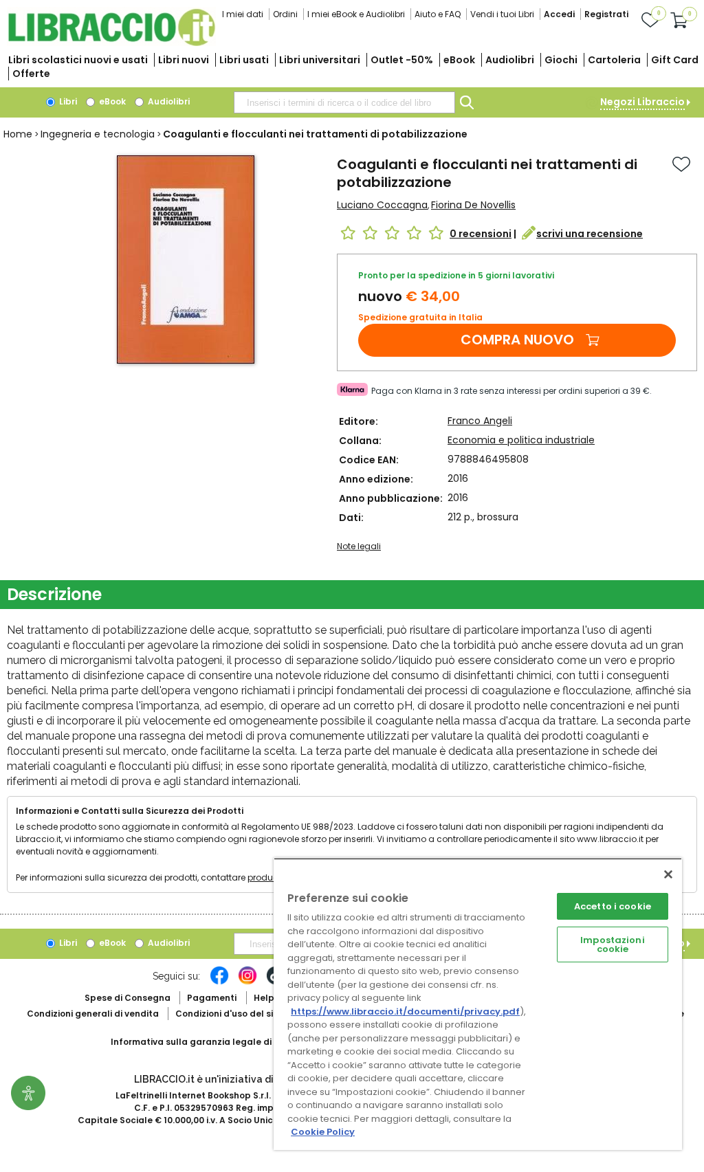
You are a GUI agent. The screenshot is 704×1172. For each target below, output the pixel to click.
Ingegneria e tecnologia (98, 134)
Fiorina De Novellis (473, 205)
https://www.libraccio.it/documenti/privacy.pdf (405, 1011)
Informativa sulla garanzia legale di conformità (217, 1042)
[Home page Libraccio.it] (111, 43)
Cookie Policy (323, 1131)
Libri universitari (319, 60)
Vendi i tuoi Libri (502, 14)
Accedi (559, 14)
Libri (67, 101)
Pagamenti (211, 998)
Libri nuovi (183, 60)
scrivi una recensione (589, 234)
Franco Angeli (480, 421)
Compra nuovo (517, 339)
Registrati (606, 14)
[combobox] (344, 102)
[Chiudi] (668, 874)
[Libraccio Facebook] (219, 982)
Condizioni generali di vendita (93, 1013)
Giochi (561, 60)
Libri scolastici (78, 60)
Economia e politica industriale (521, 440)
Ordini (285, 14)
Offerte (31, 73)
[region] (478, 1004)
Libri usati (244, 60)
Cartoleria (614, 60)
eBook (459, 60)
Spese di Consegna (127, 998)
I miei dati (242, 14)
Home (17, 134)
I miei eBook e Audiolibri (356, 14)
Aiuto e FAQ (438, 14)
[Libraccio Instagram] (247, 982)
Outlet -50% (402, 60)
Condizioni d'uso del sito (229, 1013)
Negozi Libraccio (642, 102)
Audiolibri (509, 60)
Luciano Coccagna (382, 205)
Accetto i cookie (612, 906)
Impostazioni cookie (612, 944)
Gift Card (674, 60)
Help (264, 998)
